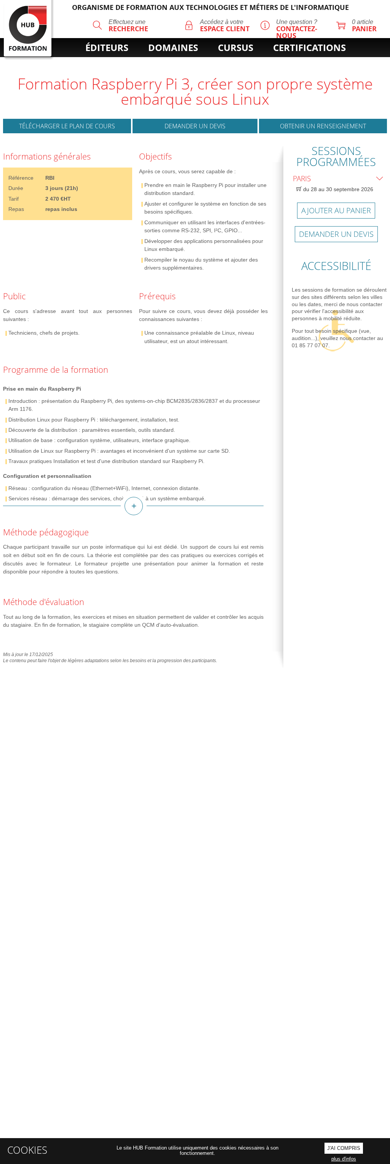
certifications (309, 47)
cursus (235, 47)
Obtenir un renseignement (323, 126)
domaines (173, 47)
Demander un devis (195, 126)
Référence (21, 178)
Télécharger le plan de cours (67, 126)
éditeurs (106, 47)
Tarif (13, 199)
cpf (224, 60)
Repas (16, 209)
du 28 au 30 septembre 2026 (337, 189)
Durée (15, 188)
